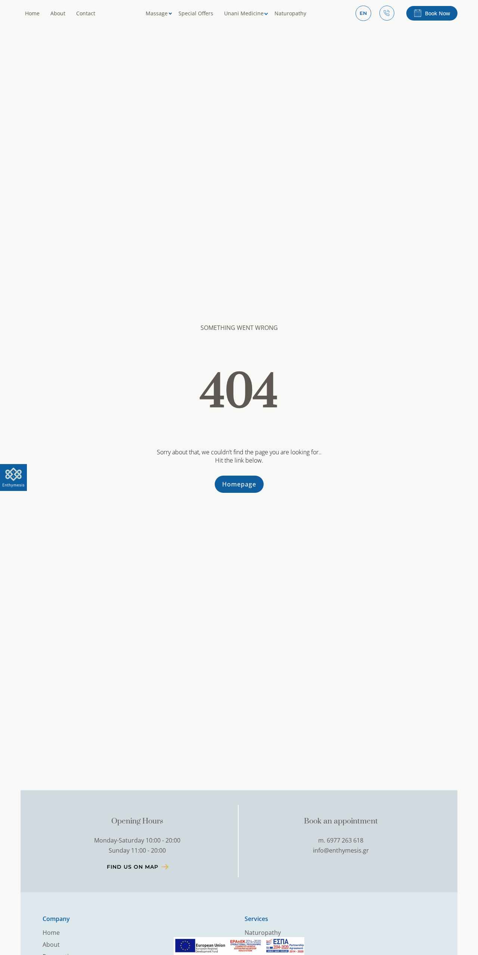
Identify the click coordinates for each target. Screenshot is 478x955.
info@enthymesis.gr (341, 850)
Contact (85, 13)
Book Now (437, 13)
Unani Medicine (244, 13)
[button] (363, 13)
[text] (13, 477)
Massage (157, 13)
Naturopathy (290, 13)
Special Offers (196, 13)
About (57, 13)
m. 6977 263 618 (340, 840)
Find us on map (132, 866)
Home (32, 13)
